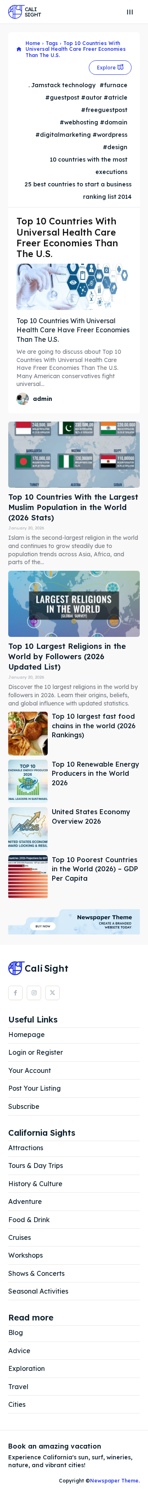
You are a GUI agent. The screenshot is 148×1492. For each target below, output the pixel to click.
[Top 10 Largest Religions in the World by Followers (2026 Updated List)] (74, 604)
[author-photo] (23, 399)
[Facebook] (15, 993)
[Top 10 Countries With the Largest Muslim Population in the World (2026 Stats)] (74, 455)
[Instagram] (34, 993)
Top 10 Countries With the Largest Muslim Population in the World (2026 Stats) (73, 507)
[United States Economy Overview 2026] (28, 829)
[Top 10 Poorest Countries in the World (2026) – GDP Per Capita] (28, 877)
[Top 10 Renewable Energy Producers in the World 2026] (28, 781)
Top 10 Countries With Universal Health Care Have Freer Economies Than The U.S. (73, 330)
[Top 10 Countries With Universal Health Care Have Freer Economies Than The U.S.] (74, 287)
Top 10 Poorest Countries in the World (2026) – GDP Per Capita (95, 869)
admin (42, 399)
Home (32, 43)
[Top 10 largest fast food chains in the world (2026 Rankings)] (28, 734)
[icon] (18, 49)
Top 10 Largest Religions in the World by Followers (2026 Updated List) (67, 656)
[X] (52, 993)
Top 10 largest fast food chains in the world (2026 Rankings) (94, 725)
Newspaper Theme (114, 1481)
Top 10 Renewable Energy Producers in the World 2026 (95, 773)
